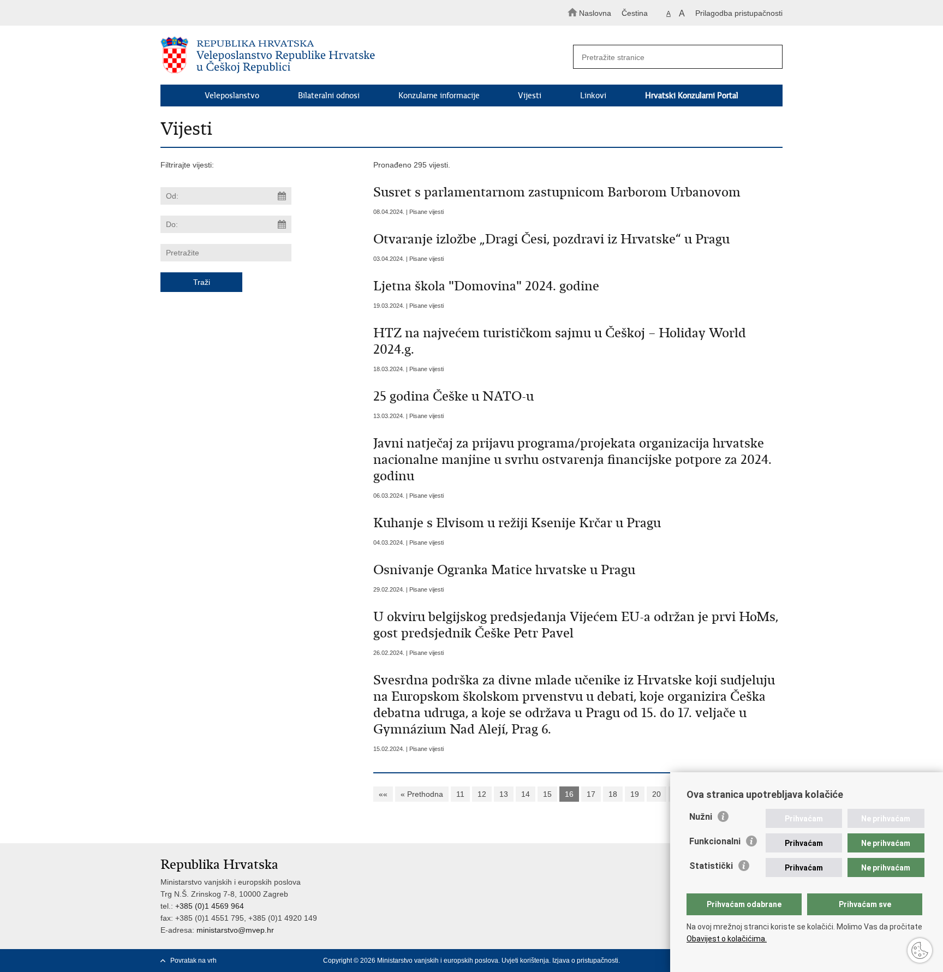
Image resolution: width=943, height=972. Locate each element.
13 (503, 794)
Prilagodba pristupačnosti (739, 13)
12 (482, 794)
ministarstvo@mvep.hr (235, 930)
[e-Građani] (207, 12)
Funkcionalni (715, 841)
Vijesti (529, 95)
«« (383, 794)
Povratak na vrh (193, 960)
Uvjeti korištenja (525, 960)
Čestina (635, 13)
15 (547, 794)
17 (591, 794)
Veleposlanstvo (232, 95)
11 (460, 794)
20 (656, 794)
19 (634, 794)
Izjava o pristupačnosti (585, 960)
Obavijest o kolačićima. (727, 938)
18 (612, 794)
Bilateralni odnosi (329, 95)
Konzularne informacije (439, 95)
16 (569, 794)
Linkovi (593, 95)
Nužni (700, 817)
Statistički (711, 866)
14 (525, 794)
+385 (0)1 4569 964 (209, 906)
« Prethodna (422, 794)
